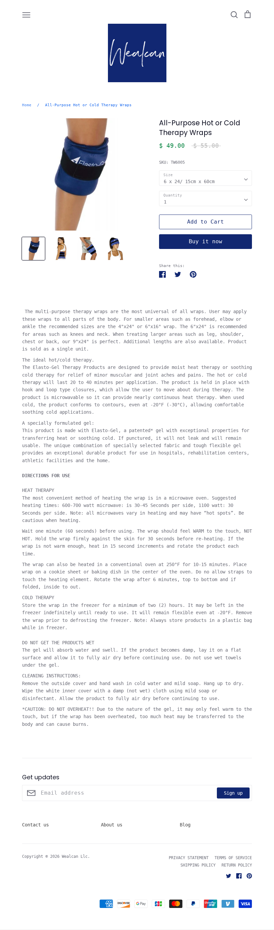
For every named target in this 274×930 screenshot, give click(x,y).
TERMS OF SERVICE (233, 857)
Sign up (233, 793)
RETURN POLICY (237, 865)
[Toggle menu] (26, 14)
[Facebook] (236, 875)
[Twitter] (226, 875)
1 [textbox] (165, 202)
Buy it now (205, 241)
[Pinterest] (247, 875)
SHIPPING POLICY (198, 865)
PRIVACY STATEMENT (189, 857)
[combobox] (205, 178)
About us (111, 824)
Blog (185, 824)
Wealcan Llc (75, 856)
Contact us (35, 824)
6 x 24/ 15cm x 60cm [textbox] (189, 181)
